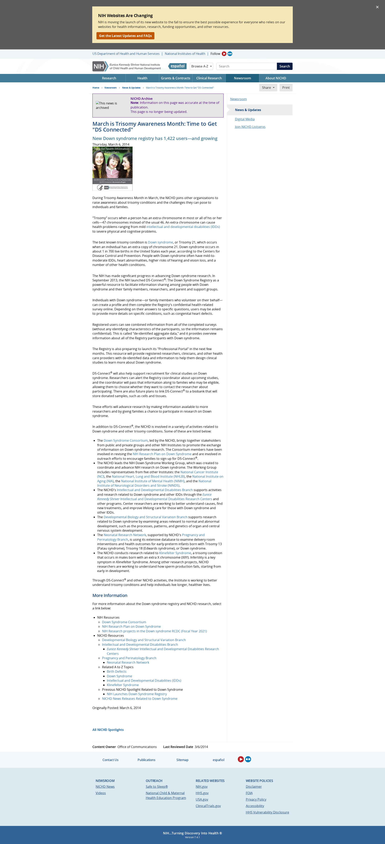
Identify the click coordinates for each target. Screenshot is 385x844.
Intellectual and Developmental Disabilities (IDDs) (144, 680)
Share (266, 87)
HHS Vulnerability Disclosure (267, 812)
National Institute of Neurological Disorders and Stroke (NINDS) (154, 483)
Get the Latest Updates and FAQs (125, 36)
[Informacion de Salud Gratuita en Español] (177, 66)
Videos (101, 793)
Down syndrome (160, 242)
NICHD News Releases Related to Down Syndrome (139, 698)
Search (285, 66)
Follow (215, 53)
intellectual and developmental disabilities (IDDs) (183, 227)
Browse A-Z (199, 66)
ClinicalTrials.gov (208, 806)
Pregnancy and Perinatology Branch (129, 658)
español (218, 760)
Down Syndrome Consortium (126, 440)
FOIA (249, 793)
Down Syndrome (119, 676)
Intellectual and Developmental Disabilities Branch (155, 490)
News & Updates (248, 110)
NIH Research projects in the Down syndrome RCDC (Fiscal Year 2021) (154, 631)
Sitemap (182, 760)
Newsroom (238, 99)
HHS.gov (202, 793)
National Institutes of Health (185, 53)
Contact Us (110, 760)
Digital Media (245, 119)
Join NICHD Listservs (250, 127)
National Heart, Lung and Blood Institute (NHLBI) (148, 476)
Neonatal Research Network (125, 535)
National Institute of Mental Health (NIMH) (152, 481)
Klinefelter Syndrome (175, 553)
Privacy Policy (256, 799)
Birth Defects (117, 671)
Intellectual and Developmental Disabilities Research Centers (154, 496)
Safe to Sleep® (157, 786)
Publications (146, 760)
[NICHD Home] (127, 66)
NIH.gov (202, 786)
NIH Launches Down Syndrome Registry (137, 694)
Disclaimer (254, 786)
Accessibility (255, 806)
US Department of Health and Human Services (126, 53)
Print (286, 87)
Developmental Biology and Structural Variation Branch (145, 517)
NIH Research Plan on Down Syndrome (162, 454)
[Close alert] (377, 7)
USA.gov (202, 799)
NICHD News (105, 786)
